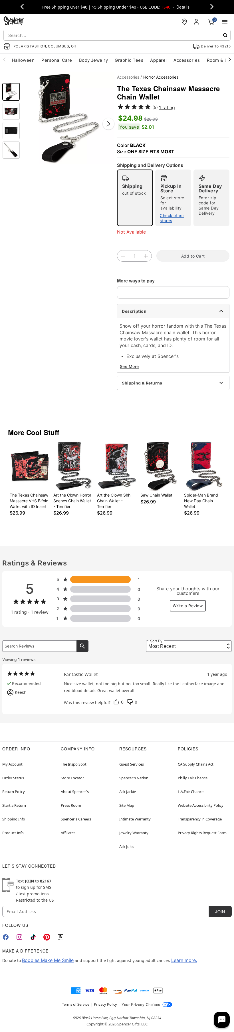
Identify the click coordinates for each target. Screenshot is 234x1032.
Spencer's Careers (76, 819)
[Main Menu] (225, 22)
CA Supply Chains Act (195, 764)
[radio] (135, 198)
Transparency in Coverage (200, 819)
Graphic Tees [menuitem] (129, 60)
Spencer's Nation (133, 777)
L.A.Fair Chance (190, 791)
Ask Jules (126, 846)
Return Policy (13, 791)
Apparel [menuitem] (158, 60)
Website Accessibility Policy (200, 805)
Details (182, 6)
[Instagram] (19, 937)
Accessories (128, 77)
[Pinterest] (46, 937)
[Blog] (60, 937)
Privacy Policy (105, 1004)
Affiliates (68, 832)
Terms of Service (75, 1004)
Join (220, 912)
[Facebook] (5, 937)
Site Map (126, 805)
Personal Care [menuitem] (56, 60)
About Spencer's (75, 791)
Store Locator (72, 777)
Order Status (13, 777)
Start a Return (14, 805)
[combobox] (117, 35)
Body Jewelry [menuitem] (93, 60)
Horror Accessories (160, 77)
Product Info (13, 832)
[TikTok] (33, 937)
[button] (68, 118)
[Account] (197, 21)
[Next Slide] (108, 124)
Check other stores (172, 218)
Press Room (71, 805)
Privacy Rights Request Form (202, 832)
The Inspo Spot (73, 764)
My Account (12, 764)
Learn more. (184, 960)
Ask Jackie (127, 791)
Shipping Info (13, 819)
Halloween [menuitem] (23, 60)
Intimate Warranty (135, 819)
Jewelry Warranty (133, 832)
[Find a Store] (184, 21)
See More (129, 366)
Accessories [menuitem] (187, 60)
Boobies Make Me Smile (48, 960)
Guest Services (131, 764)
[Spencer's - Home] (13, 21)
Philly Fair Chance (192, 777)
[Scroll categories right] (229, 59)
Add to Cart (193, 256)
